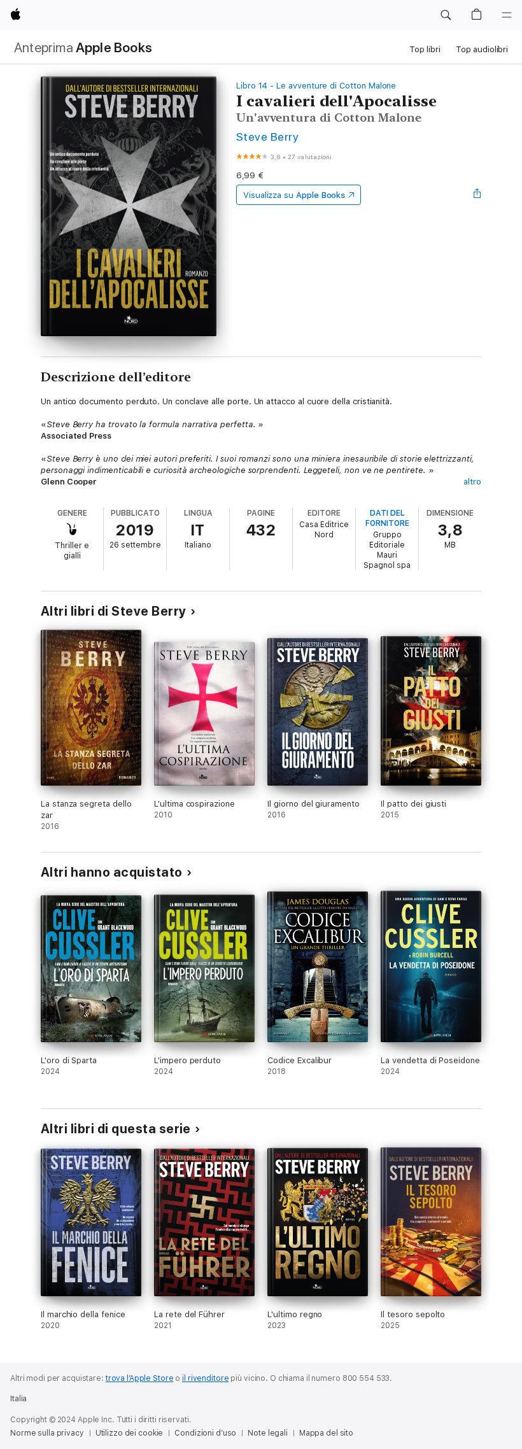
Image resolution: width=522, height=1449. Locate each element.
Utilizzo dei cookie (129, 1433)
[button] (445, 15)
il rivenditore (205, 1378)
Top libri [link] (425, 49)
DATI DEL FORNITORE (387, 518)
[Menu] (506, 15)
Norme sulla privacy (47, 1433)
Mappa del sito (326, 1433)
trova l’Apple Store (140, 1378)
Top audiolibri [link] (482, 49)
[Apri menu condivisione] (477, 195)
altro (472, 481)
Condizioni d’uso (205, 1433)
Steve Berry (267, 136)
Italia (18, 1398)
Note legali (268, 1433)
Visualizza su (294, 195)
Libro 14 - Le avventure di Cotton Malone (316, 85)
